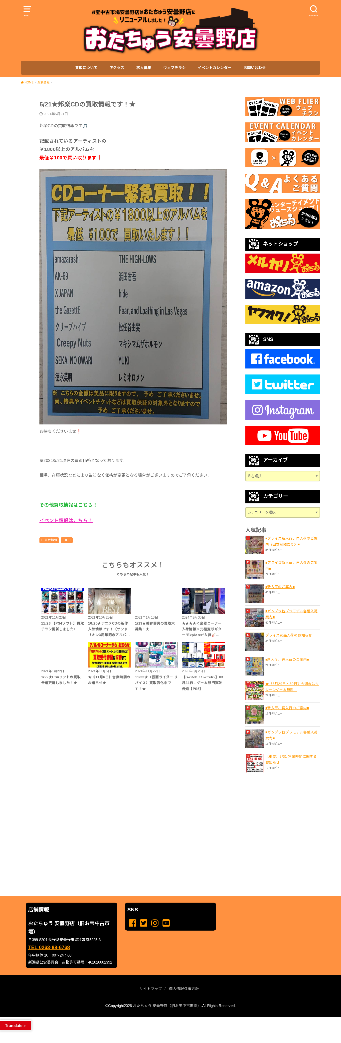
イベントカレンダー (214, 68)
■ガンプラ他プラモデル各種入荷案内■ (291, 614)
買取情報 (51, 540)
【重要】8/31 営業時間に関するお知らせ (291, 759)
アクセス (117, 68)
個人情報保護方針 (184, 989)
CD (68, 540)
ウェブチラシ (174, 68)
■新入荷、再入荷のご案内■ (287, 660)
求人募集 (143, 68)
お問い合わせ (254, 68)
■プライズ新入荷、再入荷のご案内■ (291, 566)
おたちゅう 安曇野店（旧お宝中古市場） (167, 1006)
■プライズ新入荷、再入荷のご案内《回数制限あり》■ (291, 541)
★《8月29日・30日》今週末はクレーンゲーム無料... (292, 687)
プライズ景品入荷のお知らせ (288, 635)
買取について (86, 68)
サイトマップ (151, 989)
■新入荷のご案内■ (280, 587)
